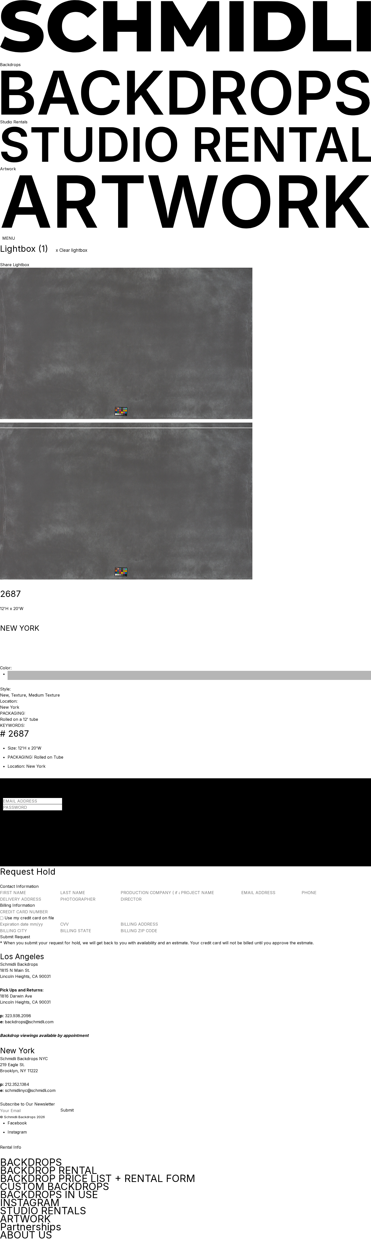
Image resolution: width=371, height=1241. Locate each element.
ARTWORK (25, 1218)
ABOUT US (26, 1235)
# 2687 (14, 733)
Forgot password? (20, 813)
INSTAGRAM (30, 1202)
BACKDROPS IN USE (49, 1194)
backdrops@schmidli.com (29, 1021)
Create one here (66, 833)
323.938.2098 (18, 1015)
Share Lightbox (14, 264)
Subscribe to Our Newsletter (27, 1104)
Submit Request (15, 936)
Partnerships (30, 1227)
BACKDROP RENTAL (48, 1170)
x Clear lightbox (71, 250)
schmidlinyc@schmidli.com (30, 1090)
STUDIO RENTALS (43, 1210)
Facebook (17, 1122)
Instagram (17, 1132)
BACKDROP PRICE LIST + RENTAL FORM (97, 1178)
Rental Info (10, 1147)
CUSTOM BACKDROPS (54, 1186)
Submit (67, 1110)
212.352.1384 (17, 1084)
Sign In (9, 827)
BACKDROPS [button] (31, 1162)
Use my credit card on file (29, 917)
